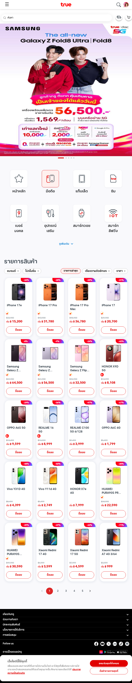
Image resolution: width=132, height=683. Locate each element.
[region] (65, 671)
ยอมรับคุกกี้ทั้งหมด (109, 663)
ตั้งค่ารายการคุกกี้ (109, 671)
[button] (12, 271)
